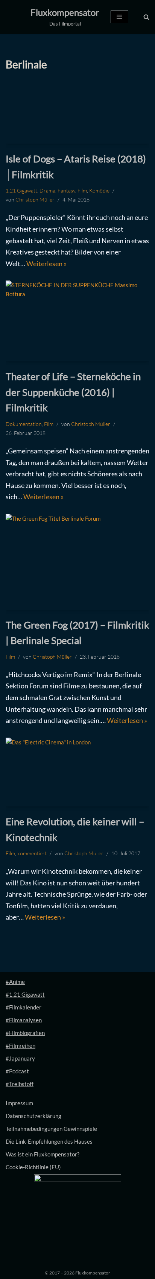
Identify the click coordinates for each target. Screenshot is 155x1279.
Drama (47, 190)
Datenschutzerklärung (33, 1115)
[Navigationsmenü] (119, 17)
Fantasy (66, 190)
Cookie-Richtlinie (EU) (33, 1167)
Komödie (99, 190)
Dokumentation (24, 424)
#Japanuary (20, 1058)
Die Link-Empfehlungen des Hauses (49, 1141)
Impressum (19, 1103)
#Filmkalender (23, 1007)
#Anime (15, 981)
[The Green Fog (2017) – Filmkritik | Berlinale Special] (77, 562)
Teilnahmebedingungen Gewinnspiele (51, 1128)
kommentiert (32, 853)
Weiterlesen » (46, 263)
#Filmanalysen (24, 1020)
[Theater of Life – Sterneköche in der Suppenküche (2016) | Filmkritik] (77, 320)
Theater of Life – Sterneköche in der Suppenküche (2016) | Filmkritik (73, 392)
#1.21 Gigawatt (25, 994)
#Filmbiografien (25, 1032)
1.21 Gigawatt (21, 190)
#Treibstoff (19, 1083)
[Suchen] (146, 17)
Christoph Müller (35, 199)
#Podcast (17, 1071)
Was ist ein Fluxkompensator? (42, 1154)
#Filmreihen (20, 1045)
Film (82, 190)
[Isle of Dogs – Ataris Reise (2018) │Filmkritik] (77, 113)
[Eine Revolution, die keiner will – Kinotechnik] (77, 772)
